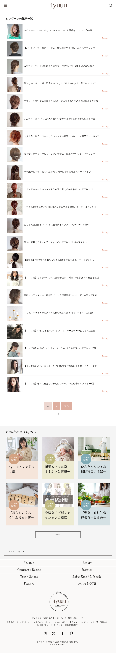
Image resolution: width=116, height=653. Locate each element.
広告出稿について (75, 618)
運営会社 (104, 622)
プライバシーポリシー (42, 622)
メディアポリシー (23, 622)
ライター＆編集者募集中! (67, 625)
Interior (87, 570)
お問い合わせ (60, 618)
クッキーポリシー (62, 622)
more (57, 534)
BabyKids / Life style (87, 577)
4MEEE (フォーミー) (46, 625)
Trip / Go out (29, 577)
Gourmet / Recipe (29, 570)
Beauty (87, 563)
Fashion (29, 563)
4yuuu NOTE (87, 584)
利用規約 (10, 622)
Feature (29, 584)
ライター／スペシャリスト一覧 (85, 622)
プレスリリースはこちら (42, 618)
